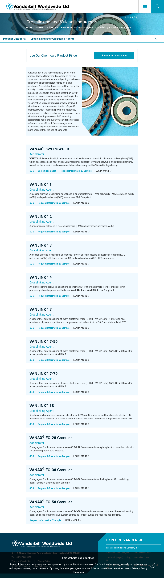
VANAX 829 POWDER (49, 149)
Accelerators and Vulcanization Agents (75, 27)
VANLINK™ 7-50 (43, 341)
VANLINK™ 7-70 (43, 373)
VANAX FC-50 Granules (51, 502)
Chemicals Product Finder (114, 55)
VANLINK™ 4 (40, 277)
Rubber (50, 27)
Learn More (102, 171)
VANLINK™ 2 (40, 216)
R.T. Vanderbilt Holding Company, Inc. (122, 548)
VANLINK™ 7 (40, 309)
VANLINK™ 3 (40, 245)
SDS (31, 171)
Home (29, 27)
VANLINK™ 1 (40, 184)
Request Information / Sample (76, 171)
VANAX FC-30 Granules (51, 470)
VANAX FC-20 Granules (51, 438)
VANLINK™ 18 (41, 405)
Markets (39, 27)
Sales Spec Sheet (47, 171)
